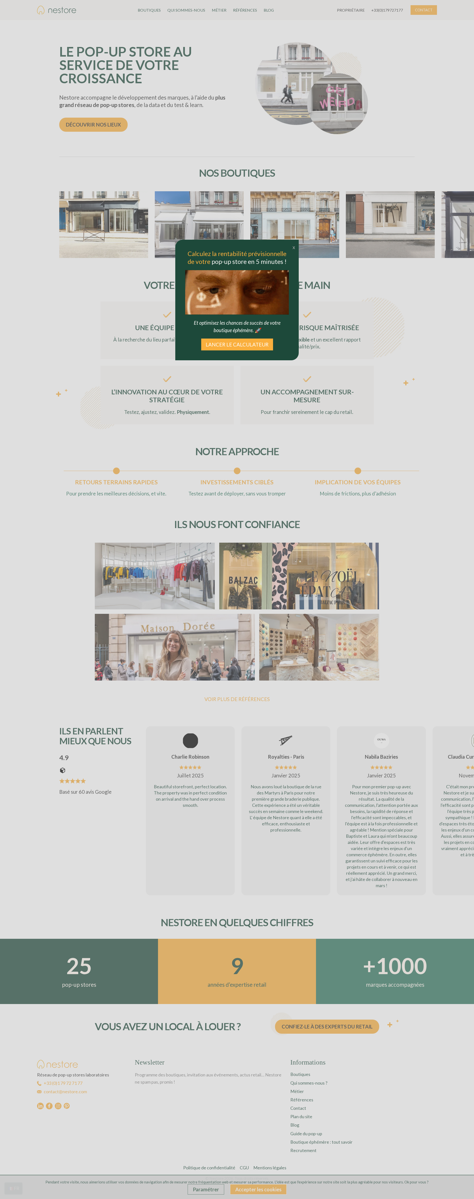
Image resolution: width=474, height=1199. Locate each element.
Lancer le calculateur (237, 344)
